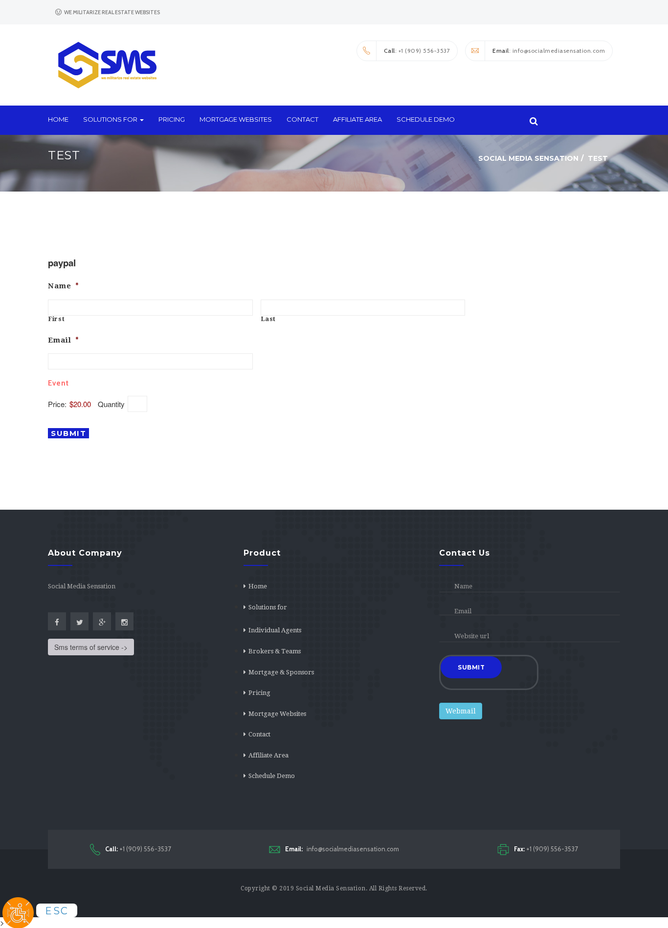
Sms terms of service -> (91, 647)
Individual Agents (274, 630)
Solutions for (111, 119)
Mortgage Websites (236, 119)
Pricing (171, 119)
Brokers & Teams (274, 651)
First (56, 319)
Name (63, 285)
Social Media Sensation (331, 888)
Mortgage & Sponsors (281, 672)
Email (63, 340)
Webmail (460, 711)
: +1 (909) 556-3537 (417, 50)
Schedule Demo (426, 119)
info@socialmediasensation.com (342, 849)
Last (268, 319)
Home (58, 119)
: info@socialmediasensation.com (548, 50)
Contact (302, 119)
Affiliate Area (357, 119)
